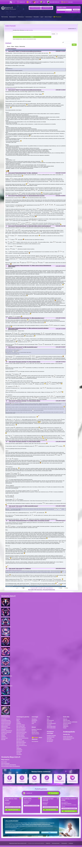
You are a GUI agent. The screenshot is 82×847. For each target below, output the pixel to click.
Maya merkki (4, 733)
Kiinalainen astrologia (54, 2)
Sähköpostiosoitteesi (10, 830)
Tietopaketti (18, 748)
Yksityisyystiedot (64, 843)
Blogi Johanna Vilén (20, 726)
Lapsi (41, 16)
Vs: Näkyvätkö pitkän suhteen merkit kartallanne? (39, 226)
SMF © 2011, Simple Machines (47, 588)
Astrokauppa (46, 7)
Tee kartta (18, 752)
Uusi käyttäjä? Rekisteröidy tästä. (72, 11)
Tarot (37, 2)
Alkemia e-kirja (4, 738)
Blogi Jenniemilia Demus (21, 745)
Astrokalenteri (34, 7)
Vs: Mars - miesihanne (32, 173)
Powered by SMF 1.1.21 (35, 588)
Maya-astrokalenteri (5, 763)
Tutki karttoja (4, 16)
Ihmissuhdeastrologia (20, 173)
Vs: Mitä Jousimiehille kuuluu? (30, 347)
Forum (17, 746)
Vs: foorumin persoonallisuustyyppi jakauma (30, 51)
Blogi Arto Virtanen (20, 735)
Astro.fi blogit (48, 16)
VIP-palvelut (58, 16)
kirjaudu (25, 30)
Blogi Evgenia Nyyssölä (21, 732)
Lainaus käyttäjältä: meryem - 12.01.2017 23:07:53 (14, 507)
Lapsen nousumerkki (5, 724)
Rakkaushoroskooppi (5, 727)
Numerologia (22, 2)
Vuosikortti (49, 724)
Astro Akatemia (35, 741)
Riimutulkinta (34, 730)
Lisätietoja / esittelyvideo (12, 807)
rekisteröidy (30, 30)
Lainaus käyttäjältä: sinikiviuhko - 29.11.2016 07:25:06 (14, 348)
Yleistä (17, 51)
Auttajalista (3, 736)
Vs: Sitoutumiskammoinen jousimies (36, 195)
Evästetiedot (71, 843)
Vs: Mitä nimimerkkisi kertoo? (37, 318)
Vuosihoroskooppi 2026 (6, 721)
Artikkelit (3, 735)
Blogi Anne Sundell (20, 741)
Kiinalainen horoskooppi (6, 732)
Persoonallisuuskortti (51, 723)
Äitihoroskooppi (4, 726)
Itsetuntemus (28, 16)
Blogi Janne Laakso (20, 743)
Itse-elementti (50, 741)
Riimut (44, 2)
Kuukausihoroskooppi (5, 720)
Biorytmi (18, 719)
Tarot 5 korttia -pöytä (51, 726)
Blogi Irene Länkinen (20, 733)
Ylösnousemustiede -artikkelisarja (70, 721)
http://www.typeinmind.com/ (10, 88)
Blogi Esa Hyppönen (20, 730)
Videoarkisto (65, 726)
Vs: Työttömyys (27, 568)
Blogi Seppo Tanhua (20, 724)
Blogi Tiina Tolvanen (20, 736)
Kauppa (64, 727)
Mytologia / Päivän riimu (37, 729)
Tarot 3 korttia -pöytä (51, 727)
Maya (30, 2)
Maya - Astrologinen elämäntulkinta (8, 764)
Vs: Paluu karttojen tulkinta (33, 361)
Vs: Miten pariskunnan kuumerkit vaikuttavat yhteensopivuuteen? (28, 329)
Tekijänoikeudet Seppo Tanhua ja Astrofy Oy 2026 (17, 843)
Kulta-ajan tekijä (66, 720)
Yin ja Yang (49, 738)
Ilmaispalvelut (12, 16)
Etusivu (13, 2)
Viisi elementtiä (50, 739)
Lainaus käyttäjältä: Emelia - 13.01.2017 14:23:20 (13, 402)
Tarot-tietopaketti (50, 720)
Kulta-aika (69, 2)
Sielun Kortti (49, 721)
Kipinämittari (3, 729)
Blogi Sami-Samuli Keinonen (22, 738)
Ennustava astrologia (21, 361)
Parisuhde (36, 16)
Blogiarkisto (65, 724)
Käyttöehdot (48, 843)
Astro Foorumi (10, 26)
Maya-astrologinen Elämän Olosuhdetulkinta (10, 766)
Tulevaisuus (21, 16)
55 (12, 586)
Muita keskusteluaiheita (14, 265)
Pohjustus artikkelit (67, 723)
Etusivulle (3, 739)
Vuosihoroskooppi (50, 736)
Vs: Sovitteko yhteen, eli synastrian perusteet (38, 520)
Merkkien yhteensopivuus (6, 730)
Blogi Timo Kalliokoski (21, 727)
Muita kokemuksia (24, 265)
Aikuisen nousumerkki (6, 723)
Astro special (11, 51)
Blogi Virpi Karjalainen (20, 729)
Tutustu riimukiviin (35, 733)
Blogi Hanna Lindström (21, 742)
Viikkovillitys (3, 719)
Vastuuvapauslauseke (56, 843)
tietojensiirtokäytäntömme (11, 827)
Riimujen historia (35, 732)
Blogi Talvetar (19, 739)
